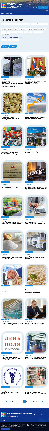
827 (30, 401)
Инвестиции (4, 29)
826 (27, 401)
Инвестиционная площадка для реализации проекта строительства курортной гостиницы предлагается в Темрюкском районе (36, 188)
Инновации (16, 29)
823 (19, 401)
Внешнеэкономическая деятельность (26, 29)
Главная (2, 13)
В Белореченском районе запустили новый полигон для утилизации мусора (36, 257)
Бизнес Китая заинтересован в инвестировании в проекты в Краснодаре (34, 325)
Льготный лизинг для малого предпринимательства (10, 290)
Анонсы (35, 29)
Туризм (30, 31)
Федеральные (4, 39)
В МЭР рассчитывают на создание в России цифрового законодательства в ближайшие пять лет (35, 222)
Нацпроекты (40, 31)
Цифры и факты (10, 31)
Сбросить (13, 46)
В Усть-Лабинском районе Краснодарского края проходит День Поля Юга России (10, 358)
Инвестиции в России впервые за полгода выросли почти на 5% (35, 118)
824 (22, 401)
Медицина (26, 31)
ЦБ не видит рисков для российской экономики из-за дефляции (12, 186)
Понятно (5, 428)
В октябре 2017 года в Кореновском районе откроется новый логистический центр (35, 82)
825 (24, 401)
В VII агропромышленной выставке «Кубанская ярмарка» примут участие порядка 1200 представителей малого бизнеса (11, 153)
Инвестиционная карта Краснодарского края (37, 4)
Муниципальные (15, 39)
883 (36, 401)
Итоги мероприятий (41, 29)
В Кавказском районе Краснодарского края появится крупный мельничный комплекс (11, 119)
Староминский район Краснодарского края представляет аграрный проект (12, 257)
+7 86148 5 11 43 (41, 415)
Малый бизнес (10, 29)
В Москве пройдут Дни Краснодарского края (32, 152)
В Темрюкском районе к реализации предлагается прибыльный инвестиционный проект (12, 325)
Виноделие (35, 31)
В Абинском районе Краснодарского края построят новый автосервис (36, 358)
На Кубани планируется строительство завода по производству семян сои (32, 291)
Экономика (4, 31)
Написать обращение (41, 7)
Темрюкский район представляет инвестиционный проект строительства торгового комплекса (36, 392)
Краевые (9, 39)
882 (34, 401)
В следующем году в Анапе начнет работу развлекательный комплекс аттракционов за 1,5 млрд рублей (11, 222)
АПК (14, 31)
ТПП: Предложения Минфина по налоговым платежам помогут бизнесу (11, 392)
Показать (5, 46)
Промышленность (20, 31)
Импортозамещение (5, 34)
